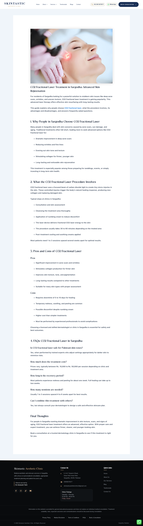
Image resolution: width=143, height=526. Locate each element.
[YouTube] (30, 491)
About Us (106, 477)
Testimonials (63, 4)
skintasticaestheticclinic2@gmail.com (75, 486)
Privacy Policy (46, 517)
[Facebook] (16, 491)
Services (52, 4)
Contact (78, 4)
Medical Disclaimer (59, 517)
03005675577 (68, 482)
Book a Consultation (95, 517)
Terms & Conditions (73, 517)
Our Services (108, 480)
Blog (105, 484)
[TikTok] (26, 491)
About (44, 4)
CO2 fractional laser (72, 108)
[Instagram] (21, 491)
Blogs (71, 4)
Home (37, 4)
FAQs (84, 517)
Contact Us (107, 491)
